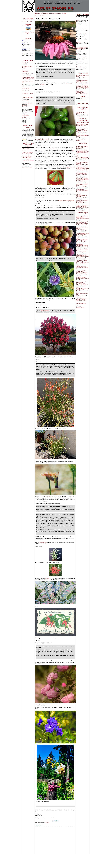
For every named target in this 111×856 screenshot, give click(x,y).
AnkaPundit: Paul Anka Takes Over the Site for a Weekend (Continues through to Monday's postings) (82, 134)
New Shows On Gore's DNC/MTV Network (80, 148)
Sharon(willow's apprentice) (81, 33)
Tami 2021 (24, 117)
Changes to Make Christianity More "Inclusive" (81, 201)
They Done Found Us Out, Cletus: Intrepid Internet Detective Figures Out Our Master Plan (82, 253)
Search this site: (79, 98)
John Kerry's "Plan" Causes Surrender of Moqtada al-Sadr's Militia (82, 231)
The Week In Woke (25, 90)
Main (52, 13)
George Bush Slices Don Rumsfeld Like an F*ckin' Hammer (81, 139)
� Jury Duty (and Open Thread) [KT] (43, 13)
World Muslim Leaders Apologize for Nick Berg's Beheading (82, 234)
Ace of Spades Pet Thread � (60, 13)
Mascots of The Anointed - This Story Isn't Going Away (28, 74)
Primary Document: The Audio (82, 124)
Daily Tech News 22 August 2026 (82, 87)
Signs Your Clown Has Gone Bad (82, 157)
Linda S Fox (78, 42)
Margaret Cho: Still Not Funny (82, 223)
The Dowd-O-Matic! (80, 289)
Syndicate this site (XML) (81, 303)
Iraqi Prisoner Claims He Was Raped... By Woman (81, 225)
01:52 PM (47, 822)
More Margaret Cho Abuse (81, 222)
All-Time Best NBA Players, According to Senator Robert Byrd (81, 174)
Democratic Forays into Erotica (82, 146)
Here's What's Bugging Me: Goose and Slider (81, 270)
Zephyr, (67, 187)
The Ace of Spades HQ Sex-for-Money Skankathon (82, 216)
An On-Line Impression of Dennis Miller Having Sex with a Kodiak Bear (82, 278)
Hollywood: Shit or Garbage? (27, 93)
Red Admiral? (42, 84)
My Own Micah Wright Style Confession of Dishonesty (81, 273)
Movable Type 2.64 (80, 307)
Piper (77, 20)
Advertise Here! (28, 18)
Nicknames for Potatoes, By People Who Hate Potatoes (82, 150)
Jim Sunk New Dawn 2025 (27, 103)
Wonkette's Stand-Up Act (81, 266)
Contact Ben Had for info (27, 167)
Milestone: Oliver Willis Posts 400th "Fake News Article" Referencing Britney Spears (81, 240)
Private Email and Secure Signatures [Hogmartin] (26, 157)
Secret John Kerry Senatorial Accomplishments (81, 203)
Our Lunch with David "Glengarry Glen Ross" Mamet (82, 284)
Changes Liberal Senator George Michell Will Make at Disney (82, 208)
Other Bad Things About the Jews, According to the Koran (82, 177)
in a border (47, 578)
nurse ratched (78, 23)
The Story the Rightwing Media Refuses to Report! (82, 281)
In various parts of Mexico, (50, 149)
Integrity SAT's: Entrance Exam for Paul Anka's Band (82, 128)
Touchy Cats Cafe (25, 88)
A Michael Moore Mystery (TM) (82, 288)
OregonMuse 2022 (25, 115)
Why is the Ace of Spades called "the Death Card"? (82, 115)
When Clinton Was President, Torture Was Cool (81, 261)
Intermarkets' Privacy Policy (27, 21)
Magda (50, 187)
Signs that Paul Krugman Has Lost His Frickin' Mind (81, 171)
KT (77, 53)
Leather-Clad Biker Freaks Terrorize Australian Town (81, 258)
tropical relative (47, 496)
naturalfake (78, 28)
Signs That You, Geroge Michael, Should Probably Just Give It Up (82, 159)
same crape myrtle (45, 310)
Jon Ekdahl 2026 (25, 100)
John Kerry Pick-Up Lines (81, 206)
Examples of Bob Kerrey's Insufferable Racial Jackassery (82, 182)
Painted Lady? (69, 83)
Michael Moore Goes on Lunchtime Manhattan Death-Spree (81, 237)
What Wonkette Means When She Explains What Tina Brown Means (82, 264)
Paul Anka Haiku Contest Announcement (81, 126)
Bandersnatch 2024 (25, 105)
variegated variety (43, 542)
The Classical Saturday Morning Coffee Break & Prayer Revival (28, 78)
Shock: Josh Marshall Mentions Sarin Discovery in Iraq (82, 256)
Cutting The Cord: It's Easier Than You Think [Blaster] (27, 153)
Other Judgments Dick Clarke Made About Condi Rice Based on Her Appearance (82, 188)
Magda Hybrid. (68, 167)
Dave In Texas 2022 (26, 112)
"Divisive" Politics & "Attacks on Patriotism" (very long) (82, 298)
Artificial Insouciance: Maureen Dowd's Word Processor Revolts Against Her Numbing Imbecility (82, 247)
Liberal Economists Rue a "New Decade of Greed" (82, 243)
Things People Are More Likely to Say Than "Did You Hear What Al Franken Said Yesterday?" (82, 168)
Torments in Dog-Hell (80, 210)
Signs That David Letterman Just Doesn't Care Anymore (82, 180)
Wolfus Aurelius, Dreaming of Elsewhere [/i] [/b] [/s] (82, 48)
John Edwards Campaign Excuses (82, 205)
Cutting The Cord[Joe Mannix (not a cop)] (27, 149)
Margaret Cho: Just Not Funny (82, 221)
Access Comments (39, 824)
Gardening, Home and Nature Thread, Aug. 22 (27, 70)
